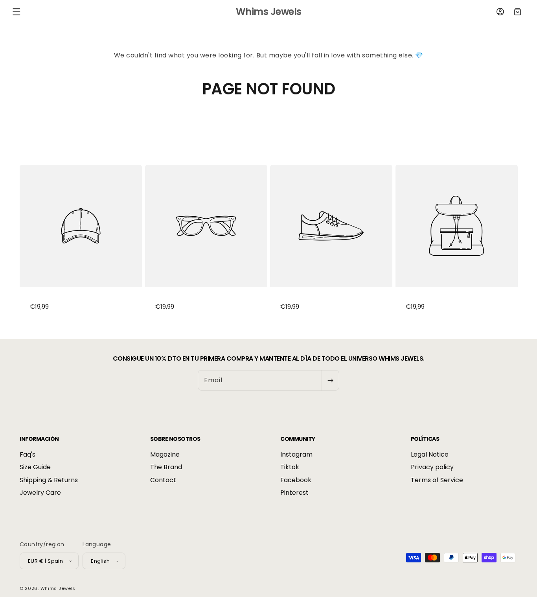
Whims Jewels (57, 588)
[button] (16, 11)
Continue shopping (268, 127)
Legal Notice (430, 454)
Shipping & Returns (49, 480)
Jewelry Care (40, 492)
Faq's (27, 454)
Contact (163, 480)
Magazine (165, 454)
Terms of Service (437, 480)
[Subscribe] (330, 380)
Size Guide (35, 467)
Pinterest (294, 492)
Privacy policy (432, 467)
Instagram (296, 454)
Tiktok (289, 467)
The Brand (166, 467)
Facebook (295, 480)
